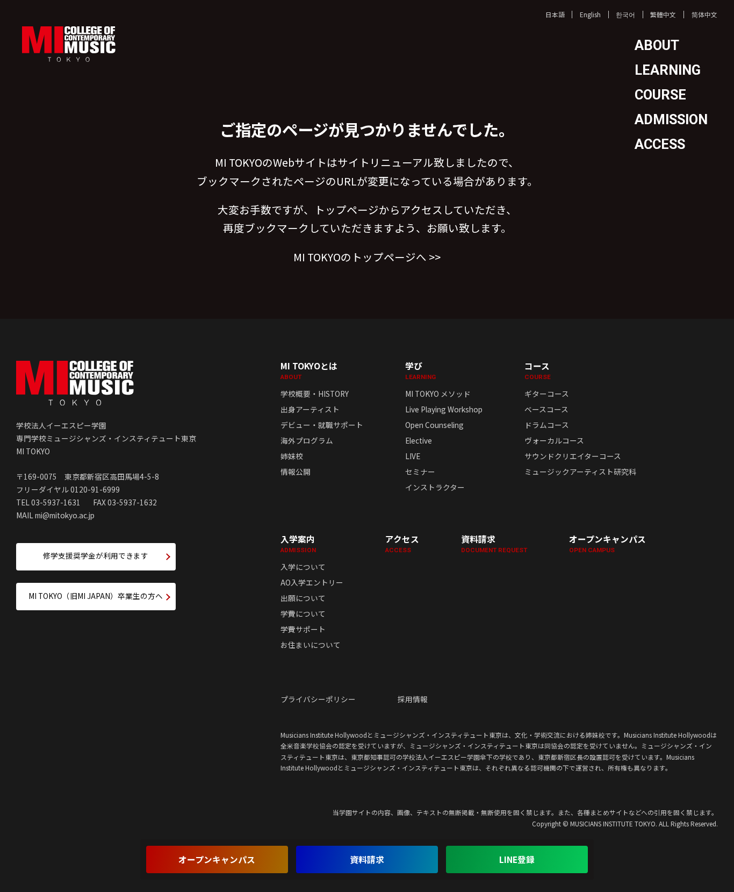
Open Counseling (434, 424)
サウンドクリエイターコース (572, 456)
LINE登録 (517, 859)
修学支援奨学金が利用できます (95, 555)
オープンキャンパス (607, 543)
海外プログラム (306, 440)
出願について (303, 598)
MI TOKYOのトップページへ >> (367, 257)
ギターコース (546, 393)
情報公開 (295, 471)
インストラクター (435, 487)
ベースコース (546, 409)
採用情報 (413, 699)
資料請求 (494, 543)
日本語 (555, 14)
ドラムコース (546, 424)
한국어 (625, 14)
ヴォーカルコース (554, 440)
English (590, 14)
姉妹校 (291, 456)
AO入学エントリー (311, 582)
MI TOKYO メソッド (438, 393)
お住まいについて (310, 644)
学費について (303, 613)
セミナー (420, 471)
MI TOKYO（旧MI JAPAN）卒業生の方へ (95, 595)
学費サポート (303, 629)
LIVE (412, 456)
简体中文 (704, 14)
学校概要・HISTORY (314, 393)
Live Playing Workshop (444, 409)
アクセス (402, 543)
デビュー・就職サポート (321, 424)
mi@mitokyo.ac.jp (65, 515)
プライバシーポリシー (318, 699)
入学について (303, 566)
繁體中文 (663, 14)
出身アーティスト (310, 409)
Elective (418, 440)
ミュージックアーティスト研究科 (580, 471)
